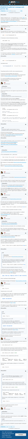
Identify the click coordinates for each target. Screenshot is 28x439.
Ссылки (2, 4)
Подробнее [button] (9, 436)
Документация (15, 4)
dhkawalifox (3, 14)
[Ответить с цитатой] (25, 15)
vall (4, 28)
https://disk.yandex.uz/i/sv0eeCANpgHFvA (14, 134)
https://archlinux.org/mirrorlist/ (11, 76)
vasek (2, 146)
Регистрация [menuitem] (26, 4)
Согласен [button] (21, 434)
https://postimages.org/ (5, 214)
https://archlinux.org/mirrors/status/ (8, 236)
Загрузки (12, 4)
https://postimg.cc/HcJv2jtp (21, 280)
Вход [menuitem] (24, 4)
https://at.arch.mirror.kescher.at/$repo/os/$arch (14, 166)
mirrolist (13, 54)
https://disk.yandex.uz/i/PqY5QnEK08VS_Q (9, 21)
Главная (6, 4)
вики (11, 302)
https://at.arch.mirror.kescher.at (20, 162)
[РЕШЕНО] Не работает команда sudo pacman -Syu (12, 8)
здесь (14, 302)
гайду (23, 17)
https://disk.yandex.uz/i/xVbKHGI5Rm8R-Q (9, 144)
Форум (10, 4)
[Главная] (14, 2)
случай (11, 271)
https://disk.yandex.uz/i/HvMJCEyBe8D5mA (9, 142)
